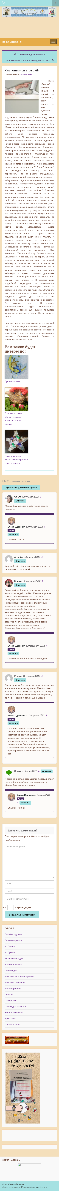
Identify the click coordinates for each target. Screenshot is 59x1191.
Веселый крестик (12, 41)
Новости (9, 994)
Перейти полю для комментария (20, 487)
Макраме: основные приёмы (19, 976)
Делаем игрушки (13, 940)
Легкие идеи (11, 970)
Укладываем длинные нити (31, 54)
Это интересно (25, 74)
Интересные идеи (14, 958)
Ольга (17, 496)
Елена (17, 581)
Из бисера (10, 946)
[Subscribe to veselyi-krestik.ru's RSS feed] (3, 2)
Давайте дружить (13, 934)
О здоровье (11, 1000)
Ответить (20, 501)
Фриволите (10, 1018)
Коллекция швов (13, 964)
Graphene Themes (39, 1187)
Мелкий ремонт (13, 988)
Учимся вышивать (14, 1012)
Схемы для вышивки (15, 1006)
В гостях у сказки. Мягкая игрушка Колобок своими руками (14, 418)
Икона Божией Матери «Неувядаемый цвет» (28, 60)
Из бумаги (10, 952)
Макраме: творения (15, 982)
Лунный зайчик (12, 381)
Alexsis (18, 557)
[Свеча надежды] (29, 1167)
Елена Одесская (16, 526)
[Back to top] (52, 1184)
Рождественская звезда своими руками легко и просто (16, 459)
